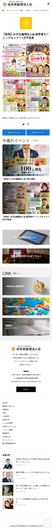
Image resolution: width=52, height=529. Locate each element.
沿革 (4, 413)
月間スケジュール (9, 426)
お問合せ (26, 389)
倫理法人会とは (8, 406)
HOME (4, 403)
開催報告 (5, 433)
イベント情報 (7, 430)
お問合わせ (6, 436)
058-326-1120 (19, 381)
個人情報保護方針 (9, 443)
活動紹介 (5, 409)
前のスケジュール (14, 132)
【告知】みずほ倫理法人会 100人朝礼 (18, 179)
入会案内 (5, 416)
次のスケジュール (38, 132)
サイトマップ (7, 440)
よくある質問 (7, 423)
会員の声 (5, 419)
